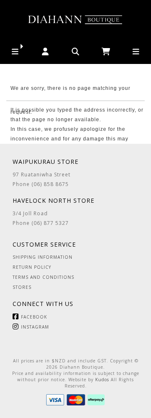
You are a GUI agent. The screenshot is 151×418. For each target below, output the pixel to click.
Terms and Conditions (43, 277)
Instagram (35, 327)
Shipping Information (43, 257)
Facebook (34, 317)
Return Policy (32, 267)
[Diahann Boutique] (75, 19)
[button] (15, 52)
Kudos (102, 379)
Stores (22, 287)
